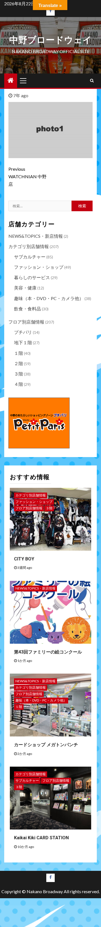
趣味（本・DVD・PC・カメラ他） (49, 298)
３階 (18, 373)
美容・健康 (25, 287)
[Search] (91, 80)
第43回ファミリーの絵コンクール (48, 652)
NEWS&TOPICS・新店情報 (35, 236)
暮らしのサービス (32, 277)
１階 (18, 353)
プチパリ (23, 332)
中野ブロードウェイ (50, 40)
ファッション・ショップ (38, 267)
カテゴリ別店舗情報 (28, 246)
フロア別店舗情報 (26, 321)
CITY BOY (24, 559)
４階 (18, 384)
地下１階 (23, 342)
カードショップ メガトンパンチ (46, 744)
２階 (18, 363)
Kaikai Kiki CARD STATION (41, 837)
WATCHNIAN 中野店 (27, 176)
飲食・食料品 (27, 308)
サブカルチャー (29, 256)
